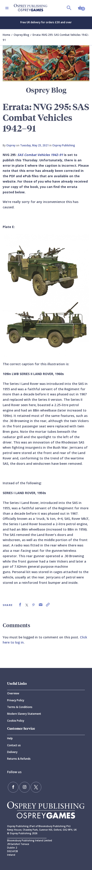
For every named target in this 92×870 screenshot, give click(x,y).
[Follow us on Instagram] (24, 787)
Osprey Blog (21, 35)
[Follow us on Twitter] (36, 787)
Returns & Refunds (19, 759)
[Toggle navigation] (7, 8)
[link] (20, 605)
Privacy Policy (15, 700)
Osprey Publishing (63, 145)
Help (10, 738)
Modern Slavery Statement (24, 714)
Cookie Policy (15, 721)
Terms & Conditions (19, 707)
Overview (13, 693)
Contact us (14, 745)
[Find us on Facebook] (13, 787)
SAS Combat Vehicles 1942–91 (40, 155)
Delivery (12, 752)
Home (6, 35)
